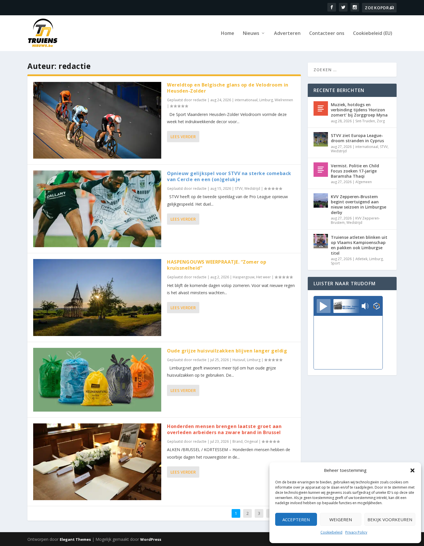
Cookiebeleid (331, 532)
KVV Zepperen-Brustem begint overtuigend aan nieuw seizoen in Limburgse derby (358, 204)
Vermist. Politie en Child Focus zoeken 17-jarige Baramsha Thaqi (355, 171)
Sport (335, 263)
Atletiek (361, 258)
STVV (239, 188)
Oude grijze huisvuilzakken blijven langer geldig (227, 351)
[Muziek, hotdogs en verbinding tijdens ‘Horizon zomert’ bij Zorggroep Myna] (321, 108)
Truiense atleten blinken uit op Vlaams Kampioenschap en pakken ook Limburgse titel (359, 245)
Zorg (381, 121)
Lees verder (183, 136)
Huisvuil (238, 359)
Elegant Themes (75, 539)
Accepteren (296, 519)
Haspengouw (243, 277)
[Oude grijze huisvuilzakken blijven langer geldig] (97, 380)
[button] (412, 470)
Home (227, 33)
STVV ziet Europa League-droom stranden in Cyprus (357, 138)
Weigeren (340, 519)
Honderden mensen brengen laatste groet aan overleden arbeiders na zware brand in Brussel (224, 429)
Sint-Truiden (365, 121)
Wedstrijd (252, 188)
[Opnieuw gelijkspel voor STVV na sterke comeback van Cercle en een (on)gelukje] (97, 208)
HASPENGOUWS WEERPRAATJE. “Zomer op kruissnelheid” (216, 265)
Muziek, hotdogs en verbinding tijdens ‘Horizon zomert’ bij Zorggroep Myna (359, 110)
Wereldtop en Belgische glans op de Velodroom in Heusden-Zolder (227, 88)
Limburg (266, 99)
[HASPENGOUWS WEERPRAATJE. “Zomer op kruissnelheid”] (97, 297)
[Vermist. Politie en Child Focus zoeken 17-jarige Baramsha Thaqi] (321, 169)
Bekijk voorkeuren (389, 519)
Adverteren (287, 33)
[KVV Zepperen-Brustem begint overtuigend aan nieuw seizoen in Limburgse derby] (321, 200)
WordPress (150, 539)
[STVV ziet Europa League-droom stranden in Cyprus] (321, 139)
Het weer (263, 277)
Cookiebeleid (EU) (372, 33)
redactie (200, 99)
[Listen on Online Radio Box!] (377, 307)
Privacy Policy (356, 532)
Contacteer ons (326, 33)
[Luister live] (324, 306)
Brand (237, 441)
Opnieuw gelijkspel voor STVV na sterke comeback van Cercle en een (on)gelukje (229, 176)
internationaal (246, 99)
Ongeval (251, 441)
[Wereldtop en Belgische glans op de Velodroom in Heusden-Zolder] (97, 120)
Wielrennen (284, 99)
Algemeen (363, 181)
